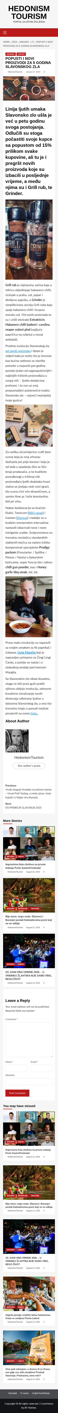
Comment (11, 1019)
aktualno (10, 54)
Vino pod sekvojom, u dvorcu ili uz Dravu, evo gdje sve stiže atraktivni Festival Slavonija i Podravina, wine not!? (27, 1372)
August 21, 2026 (33, 927)
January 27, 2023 (33, 72)
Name (9, 1062)
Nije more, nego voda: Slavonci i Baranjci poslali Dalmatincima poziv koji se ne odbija (28, 920)
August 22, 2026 (33, 872)
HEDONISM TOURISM (29, 12)
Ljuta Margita (26, 652)
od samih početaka (18, 351)
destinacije (23, 908)
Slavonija (35, 908)
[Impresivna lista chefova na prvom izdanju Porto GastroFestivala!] (29, 843)
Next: (23, 806)
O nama (24, 1393)
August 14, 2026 (33, 983)
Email (34, 1062)
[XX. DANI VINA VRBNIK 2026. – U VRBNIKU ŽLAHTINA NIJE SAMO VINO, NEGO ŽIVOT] (29, 951)
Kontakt (13, 1393)
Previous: (28, 791)
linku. (34, 713)
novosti (21, 54)
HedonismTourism (15, 72)
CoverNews (47, 1403)
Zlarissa (22, 517)
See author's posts (29, 766)
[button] (6, 32)
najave (21, 856)
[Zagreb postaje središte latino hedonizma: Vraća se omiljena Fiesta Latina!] (29, 1294)
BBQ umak (35, 513)
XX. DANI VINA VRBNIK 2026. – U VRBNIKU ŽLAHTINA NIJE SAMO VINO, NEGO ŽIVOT (28, 975)
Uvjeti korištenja (41, 1393)
